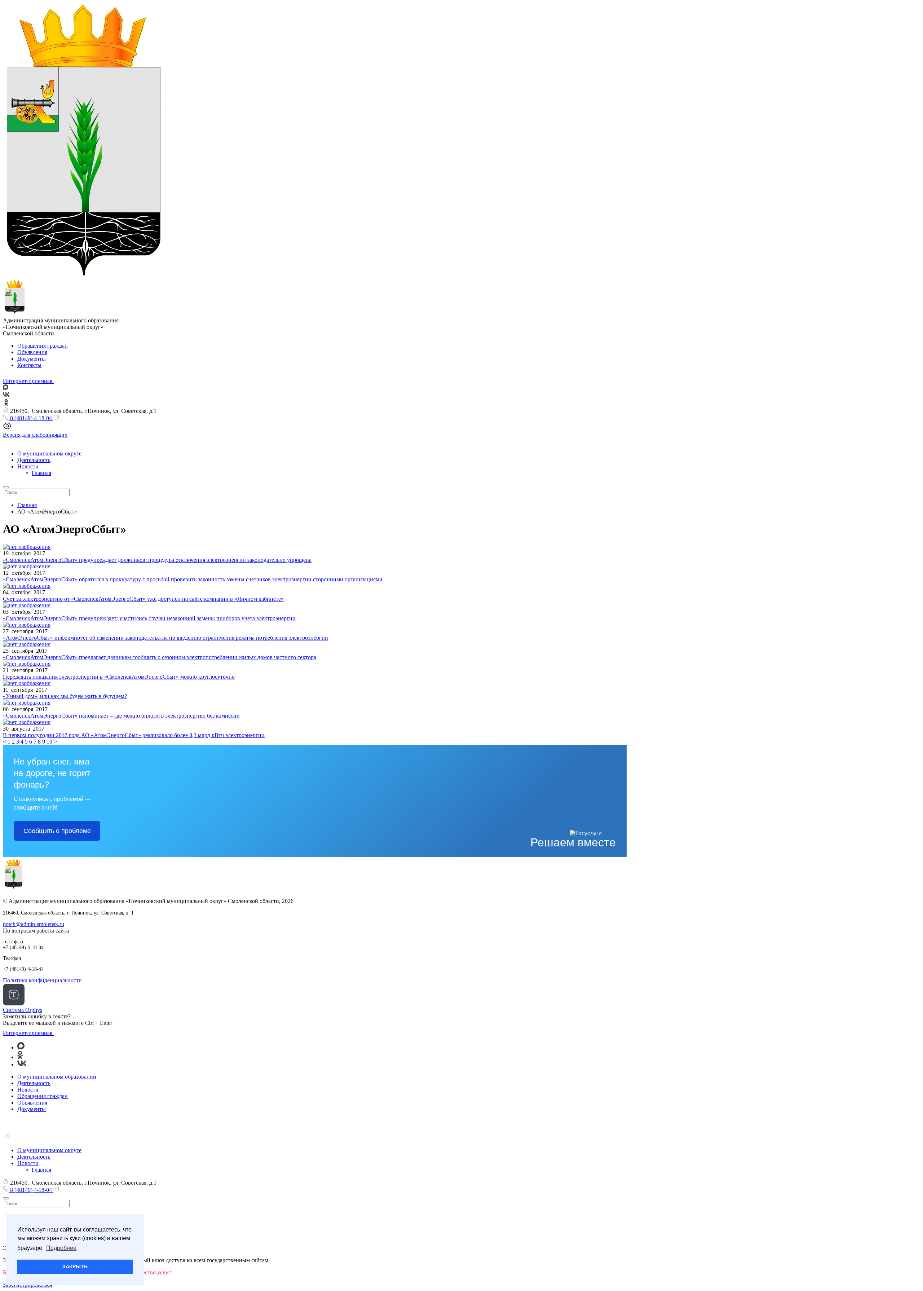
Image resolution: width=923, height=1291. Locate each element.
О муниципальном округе (49, 453)
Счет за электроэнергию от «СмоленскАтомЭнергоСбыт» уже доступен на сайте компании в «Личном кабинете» (143, 599)
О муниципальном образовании (56, 1077)
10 (49, 742)
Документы (31, 359)
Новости (28, 466)
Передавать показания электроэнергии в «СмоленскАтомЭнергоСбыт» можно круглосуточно (119, 677)
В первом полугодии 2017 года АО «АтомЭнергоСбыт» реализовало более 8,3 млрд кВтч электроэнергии (134, 735)
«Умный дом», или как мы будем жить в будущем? (65, 696)
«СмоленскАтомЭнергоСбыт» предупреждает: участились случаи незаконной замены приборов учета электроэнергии (149, 618)
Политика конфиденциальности (42, 980)
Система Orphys (22, 1010)
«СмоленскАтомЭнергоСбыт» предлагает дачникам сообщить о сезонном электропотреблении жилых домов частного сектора (159, 657)
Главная (41, 473)
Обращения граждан (42, 346)
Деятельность (33, 460)
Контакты (29, 365)
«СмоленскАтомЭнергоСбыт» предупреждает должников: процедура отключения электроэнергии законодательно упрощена (157, 560)
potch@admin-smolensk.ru (33, 924)
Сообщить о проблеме (57, 830)
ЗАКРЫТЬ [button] (75, 1266)
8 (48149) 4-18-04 (31, 418)
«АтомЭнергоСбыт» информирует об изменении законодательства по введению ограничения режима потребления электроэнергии (165, 638)
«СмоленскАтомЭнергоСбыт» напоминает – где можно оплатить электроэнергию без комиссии (121, 716)
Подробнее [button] (61, 1248)
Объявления (32, 352)
